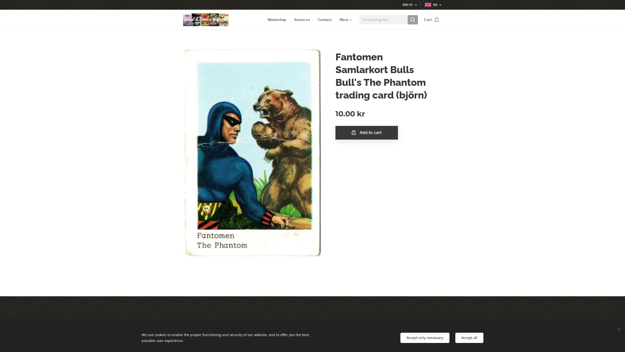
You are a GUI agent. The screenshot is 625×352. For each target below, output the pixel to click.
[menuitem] (278, 20)
